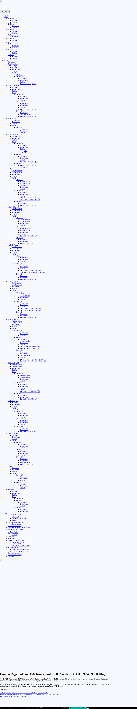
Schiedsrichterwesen (14, 547)
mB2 (25, 152)
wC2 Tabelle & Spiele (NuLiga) (30, 200)
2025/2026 (19, 75)
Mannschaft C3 (25, 185)
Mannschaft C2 (25, 183)
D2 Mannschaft (17, 248)
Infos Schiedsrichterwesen (20, 549)
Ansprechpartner (25, 114)
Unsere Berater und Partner (16, 540)
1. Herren (11, 18)
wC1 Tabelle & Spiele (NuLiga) (30, 198)
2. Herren (11, 24)
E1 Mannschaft (17, 321)
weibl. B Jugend (13, 118)
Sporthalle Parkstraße (14, 515)
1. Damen (11, 44)
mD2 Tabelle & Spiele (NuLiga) (30, 310)
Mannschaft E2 (25, 339)
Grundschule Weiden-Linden (21, 546)
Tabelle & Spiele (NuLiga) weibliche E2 (33, 361)
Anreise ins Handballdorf (20, 518)
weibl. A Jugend (13, 66)
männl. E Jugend (13, 363)
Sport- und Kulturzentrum (16, 522)
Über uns (11, 537)
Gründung (11, 62)
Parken (14, 520)
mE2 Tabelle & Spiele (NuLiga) (30, 392)
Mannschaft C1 (25, 181)
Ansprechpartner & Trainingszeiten (19, 527)
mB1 (25, 151)
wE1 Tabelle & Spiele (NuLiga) (30, 346)
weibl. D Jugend (13, 245)
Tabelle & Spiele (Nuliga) (28, 431)
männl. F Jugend (13, 433)
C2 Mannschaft (17, 172)
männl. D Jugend (13, 281)
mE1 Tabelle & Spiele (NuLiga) (30, 390)
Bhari (28, 696)
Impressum (11, 556)
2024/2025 (19, 76)
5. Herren (11, 38)
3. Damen (11, 55)
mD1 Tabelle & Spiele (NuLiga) (30, 308)
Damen (6, 42)
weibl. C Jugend (13, 169)
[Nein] (88, 708)
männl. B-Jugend (13, 134)
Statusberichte (16, 524)
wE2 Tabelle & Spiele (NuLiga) (30, 348)
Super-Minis (12, 489)
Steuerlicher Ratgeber (19, 542)
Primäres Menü (5, 11)
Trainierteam (24, 80)
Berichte (14, 22)
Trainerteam (16, 69)
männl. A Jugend (13, 85)
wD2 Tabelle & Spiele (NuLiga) (34, 272)
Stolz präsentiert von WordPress (10, 696)
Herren (6, 17)
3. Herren (11, 29)
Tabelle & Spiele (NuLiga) (28, 84)
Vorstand (11, 538)
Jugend (6, 60)
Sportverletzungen (14, 553)
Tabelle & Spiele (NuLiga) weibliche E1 (33, 359)
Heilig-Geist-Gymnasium (20, 544)
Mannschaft (15, 20)
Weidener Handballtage (15, 529)
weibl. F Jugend (13, 401)
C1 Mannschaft (17, 171)
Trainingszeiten (13, 64)
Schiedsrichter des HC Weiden (21, 551)
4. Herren (11, 35)
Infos (5, 513)
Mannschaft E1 (25, 341)
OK (71, 708)
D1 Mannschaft (17, 247)
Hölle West (15, 517)
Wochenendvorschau (14, 526)
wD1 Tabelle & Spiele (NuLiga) (30, 270)
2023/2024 (19, 111)
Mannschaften (16, 136)
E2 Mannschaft (17, 323)
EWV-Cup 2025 (13, 533)
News (6, 15)
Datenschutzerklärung (15, 555)
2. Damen (11, 49)
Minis (10, 466)
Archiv (14, 73)
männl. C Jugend (13, 207)
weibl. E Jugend (13, 319)
